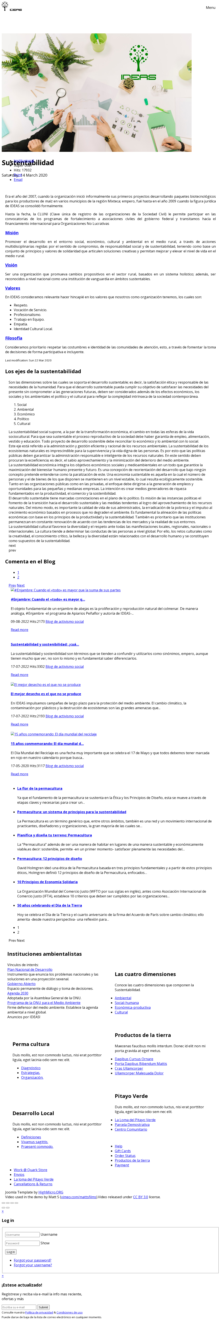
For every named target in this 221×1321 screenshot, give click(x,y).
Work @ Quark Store (30, 1169)
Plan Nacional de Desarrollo (29, 969)
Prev (12, 585)
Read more (19, 629)
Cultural (121, 1012)
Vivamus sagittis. (34, 1141)
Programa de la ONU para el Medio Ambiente (44, 1002)
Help (118, 1146)
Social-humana (127, 1002)
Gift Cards (123, 1150)
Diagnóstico (31, 1068)
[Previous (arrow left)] (3, 1207)
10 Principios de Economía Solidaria (47, 882)
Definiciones (31, 1137)
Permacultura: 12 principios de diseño (49, 858)
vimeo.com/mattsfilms (78, 1197)
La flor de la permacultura (39, 788)
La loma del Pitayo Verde (34, 1179)
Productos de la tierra (132, 1160)
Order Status (125, 1155)
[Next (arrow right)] (7, 1207)
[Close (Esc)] (16, 1203)
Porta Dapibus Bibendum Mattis (141, 1063)
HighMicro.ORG (50, 1192)
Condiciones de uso (70, 1312)
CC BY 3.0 (140, 1197)
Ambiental (123, 998)
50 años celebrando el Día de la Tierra (49, 905)
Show (45, 1243)
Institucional (24, 160)
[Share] (12, 1203)
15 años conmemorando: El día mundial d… (47, 743)
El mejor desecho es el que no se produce (46, 694)
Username (49, 1234)
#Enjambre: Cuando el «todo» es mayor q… (48, 599)
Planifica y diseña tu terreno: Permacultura (54, 835)
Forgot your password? (32, 1260)
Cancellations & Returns (33, 1184)
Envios (19, 1174)
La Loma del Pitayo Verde (135, 1119)
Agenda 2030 (17, 993)
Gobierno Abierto (21, 983)
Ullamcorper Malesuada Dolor (139, 1073)
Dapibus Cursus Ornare (134, 1059)
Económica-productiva (133, 1007)
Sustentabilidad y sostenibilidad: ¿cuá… (45, 644)
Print (18, 175)
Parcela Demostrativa (132, 1124)
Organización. (32, 1077)
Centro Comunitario (131, 1129)
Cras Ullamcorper (129, 1068)
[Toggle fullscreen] (3, 1203)
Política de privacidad (39, 1312)
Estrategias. (30, 1072)
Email (18, 179)
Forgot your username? (33, 1265)
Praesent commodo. (37, 1146)
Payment (122, 1165)
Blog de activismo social (65, 621)
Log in (11, 1252)
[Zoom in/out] (7, 1203)
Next (21, 585)
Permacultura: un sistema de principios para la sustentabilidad (71, 812)
